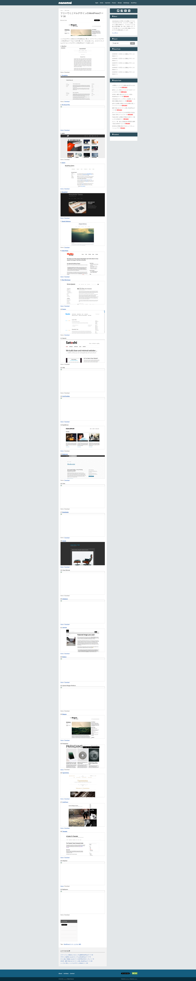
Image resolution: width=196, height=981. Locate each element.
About (60, 973)
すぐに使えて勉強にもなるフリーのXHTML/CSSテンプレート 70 (77, 959)
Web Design (126, 3)
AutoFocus (65, 802)
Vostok (64, 541)
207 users (124, 105)
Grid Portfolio (66, 396)
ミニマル (76, 944)
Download (66, 101)
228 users (126, 96)
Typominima (65, 772)
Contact (72, 973)
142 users (130, 114)
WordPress (134, 3)
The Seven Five (66, 104)
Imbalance (65, 599)
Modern (64, 656)
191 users (119, 110)
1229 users (124, 92)
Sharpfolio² (65, 192)
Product (114, 3)
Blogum (64, 714)
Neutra (64, 309)
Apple (96, 3)
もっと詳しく (115, 32)
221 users (129, 101)
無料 (80, 944)
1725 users (124, 87)
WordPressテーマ (68, 944)
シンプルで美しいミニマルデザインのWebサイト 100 (74, 963)
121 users (126, 119)
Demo (62, 130)
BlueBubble (65, 512)
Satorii (63, 162)
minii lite (64, 627)
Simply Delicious (66, 221)
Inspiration (107, 3)
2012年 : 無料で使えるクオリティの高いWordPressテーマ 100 (76, 961)
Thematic (64, 831)
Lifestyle (120, 3)
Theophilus (65, 75)
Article (101, 3)
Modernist (65, 454)
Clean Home (65, 250)
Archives (66, 973)
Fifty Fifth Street (66, 280)
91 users (123, 128)
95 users (127, 123)
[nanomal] (65, 3)
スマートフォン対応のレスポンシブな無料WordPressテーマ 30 (76, 955)
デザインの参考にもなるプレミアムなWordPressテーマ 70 (75, 957)
